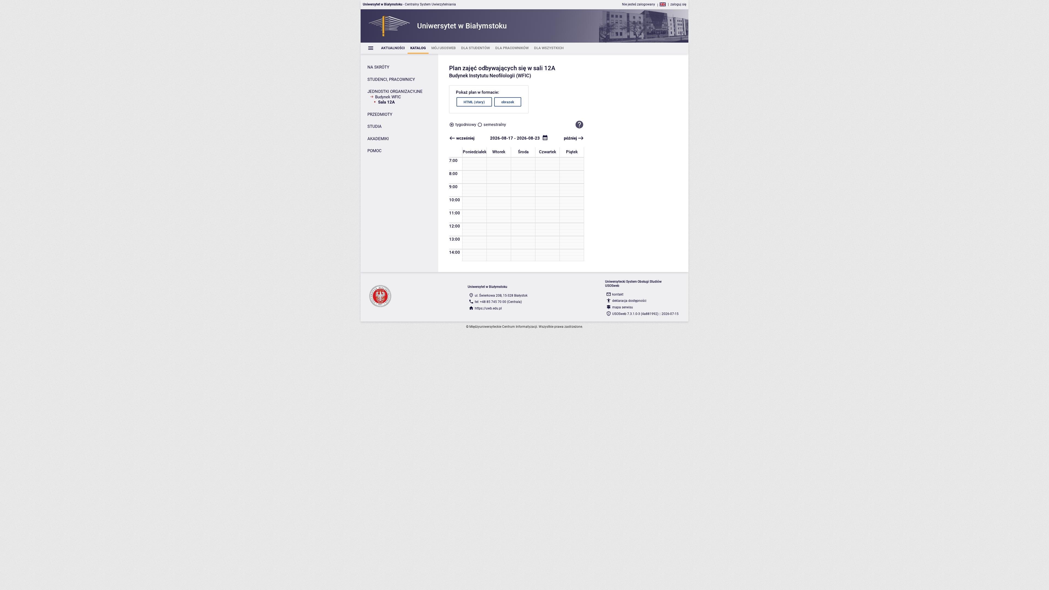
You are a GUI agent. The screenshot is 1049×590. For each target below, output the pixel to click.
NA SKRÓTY (378, 67)
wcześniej (465, 138)
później (570, 138)
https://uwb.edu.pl (488, 308)
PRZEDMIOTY (379, 114)
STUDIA (374, 126)
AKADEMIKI (378, 138)
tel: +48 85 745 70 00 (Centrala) (498, 302)
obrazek (507, 102)
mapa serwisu (622, 307)
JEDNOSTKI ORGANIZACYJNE (395, 91)
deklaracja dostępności (629, 301)
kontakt (617, 294)
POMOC (374, 150)
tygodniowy (465, 124)
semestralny (495, 124)
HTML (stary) (474, 102)
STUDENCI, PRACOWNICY (391, 79)
